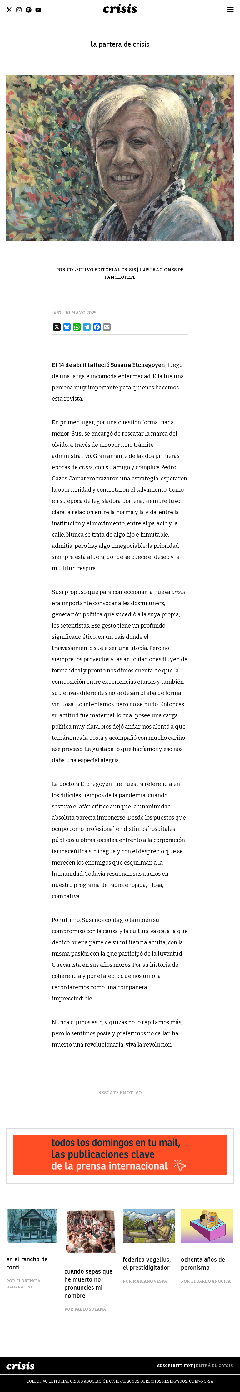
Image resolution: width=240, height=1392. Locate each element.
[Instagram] (19, 10)
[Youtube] (38, 10)
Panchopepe (120, 277)
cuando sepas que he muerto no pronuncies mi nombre (88, 1283)
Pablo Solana (90, 1309)
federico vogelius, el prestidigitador (147, 1263)
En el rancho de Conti (27, 1263)
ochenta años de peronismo (203, 1263)
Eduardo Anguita (211, 1281)
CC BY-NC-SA (201, 1381)
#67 (58, 313)
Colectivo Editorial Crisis (101, 269)
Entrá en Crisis (214, 1366)
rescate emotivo (120, 1093)
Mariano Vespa (150, 1281)
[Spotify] (29, 10)
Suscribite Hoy (175, 1366)
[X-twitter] (9, 10)
